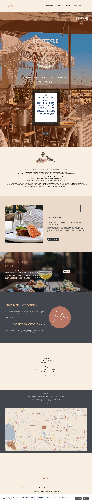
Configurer (9, 501)
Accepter (46, 119)
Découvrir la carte (53, 239)
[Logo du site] (11, 5)
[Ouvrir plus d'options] (84, 5)
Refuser (86, 498)
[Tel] (86, 18)
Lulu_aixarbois (10, 317)
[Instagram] (82, 18)
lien (27, 332)
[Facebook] (77, 18)
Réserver (46, 133)
